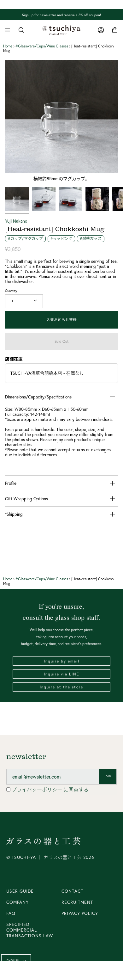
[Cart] (115, 30)
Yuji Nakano (16, 221)
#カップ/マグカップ (25, 238)
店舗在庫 (14, 359)
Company (17, 902)
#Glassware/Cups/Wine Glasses (41, 46)
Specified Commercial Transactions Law (29, 930)
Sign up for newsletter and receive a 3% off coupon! (61, 14)
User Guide (20, 891)
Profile (10, 483)
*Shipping (14, 514)
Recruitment (77, 902)
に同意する (50, 789)
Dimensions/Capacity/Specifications (38, 396)
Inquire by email (61, 661)
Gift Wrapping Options (26, 498)
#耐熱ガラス (91, 238)
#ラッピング (61, 238)
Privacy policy (80, 913)
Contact (72, 891)
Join (107, 776)
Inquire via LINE (61, 674)
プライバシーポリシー (37, 789)
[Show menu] (10, 30)
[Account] (101, 30)
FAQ (10, 913)
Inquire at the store (61, 687)
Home (7, 46)
